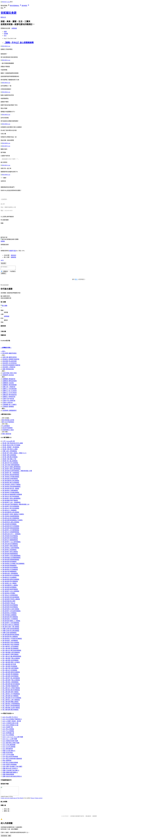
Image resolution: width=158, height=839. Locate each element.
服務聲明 (94, 816)
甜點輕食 (13, 257)
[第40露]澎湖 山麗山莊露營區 (10, 522)
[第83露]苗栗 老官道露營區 (10, 607)
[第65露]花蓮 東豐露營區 (9, 571)
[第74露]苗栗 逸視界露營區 (10, 589)
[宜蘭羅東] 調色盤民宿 (8, 379)
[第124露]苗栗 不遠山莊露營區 (11, 680)
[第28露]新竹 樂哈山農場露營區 (11, 498)
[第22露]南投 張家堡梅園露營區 (11, 486)
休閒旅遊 (14, 28)
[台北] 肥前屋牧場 (7, 748)
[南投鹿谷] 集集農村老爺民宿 (10, 359)
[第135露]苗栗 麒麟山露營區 (10, 701)
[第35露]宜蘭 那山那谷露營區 (10, 512)
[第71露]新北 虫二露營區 (9, 583)
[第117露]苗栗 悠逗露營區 (9, 666)
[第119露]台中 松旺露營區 (9, 670)
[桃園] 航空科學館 (7, 752)
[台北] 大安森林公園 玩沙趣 (10, 723)
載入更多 (3, 263)
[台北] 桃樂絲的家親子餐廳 (10, 741)
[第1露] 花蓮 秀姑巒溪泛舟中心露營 (12, 443)
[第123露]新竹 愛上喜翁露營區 (11, 678)
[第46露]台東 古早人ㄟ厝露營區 (11, 534)
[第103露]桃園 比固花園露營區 (11, 652)
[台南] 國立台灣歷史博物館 (10, 762)
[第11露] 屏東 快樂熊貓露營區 (11, 465)
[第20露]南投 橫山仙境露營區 (10, 482)
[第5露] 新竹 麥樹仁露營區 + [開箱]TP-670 (14, 453)
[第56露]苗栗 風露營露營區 (10, 553)
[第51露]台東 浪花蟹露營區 (10, 544)
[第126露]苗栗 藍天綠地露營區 (11, 684)
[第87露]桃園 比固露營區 (9, 615)
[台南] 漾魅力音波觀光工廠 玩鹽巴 (12, 766)
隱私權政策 (88, 816)
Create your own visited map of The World (12, 798)
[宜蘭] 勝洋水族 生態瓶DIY (10, 768)
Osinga (37, 798)
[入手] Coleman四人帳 (8, 441)
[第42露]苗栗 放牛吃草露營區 (10, 526)
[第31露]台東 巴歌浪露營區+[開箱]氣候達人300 (15, 504)
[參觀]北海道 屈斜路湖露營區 (10, 628)
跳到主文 (3, 17)
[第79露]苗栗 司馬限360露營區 (11, 599)
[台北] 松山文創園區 (8, 735)
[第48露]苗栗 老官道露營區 (10, 538)
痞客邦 (11, 250)
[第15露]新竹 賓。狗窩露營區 (10, 472)
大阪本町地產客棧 (7, 428)
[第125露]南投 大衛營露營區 (10, 682)
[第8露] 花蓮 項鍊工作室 (9, 459)
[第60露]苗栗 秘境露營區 (9, 561)
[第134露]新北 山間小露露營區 (11, 699)
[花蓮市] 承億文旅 (7, 402)
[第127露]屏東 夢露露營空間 (10, 686)
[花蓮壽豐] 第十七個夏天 (9, 404)
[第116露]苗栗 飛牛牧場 (9, 664)
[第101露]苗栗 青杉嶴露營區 (10, 648)
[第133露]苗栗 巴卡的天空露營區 (11, 698)
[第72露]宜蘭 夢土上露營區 (10, 585)
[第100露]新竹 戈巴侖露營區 (10, 646)
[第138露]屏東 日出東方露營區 (11, 707)
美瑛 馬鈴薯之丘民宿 (8, 420)
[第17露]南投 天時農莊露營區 (10, 476)
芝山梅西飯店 (6, 426)
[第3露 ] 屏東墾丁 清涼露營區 (10, 447)
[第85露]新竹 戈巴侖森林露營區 (11, 611)
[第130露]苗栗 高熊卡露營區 (10, 692)
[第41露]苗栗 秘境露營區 (9, 524)
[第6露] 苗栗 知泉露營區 (9, 455)
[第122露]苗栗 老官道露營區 (10, 676)
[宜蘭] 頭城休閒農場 (8, 774)
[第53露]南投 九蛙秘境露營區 (10, 547)
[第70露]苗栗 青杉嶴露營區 (10, 581)
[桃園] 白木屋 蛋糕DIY (8, 750)
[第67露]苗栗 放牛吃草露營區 (10, 575)
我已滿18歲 (4, 835)
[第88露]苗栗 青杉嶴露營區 (10, 617)
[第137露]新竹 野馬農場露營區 (11, 705)
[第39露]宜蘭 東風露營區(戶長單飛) (12, 520)
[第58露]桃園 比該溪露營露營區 (11, 557)
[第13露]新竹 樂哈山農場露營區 (11, 469)
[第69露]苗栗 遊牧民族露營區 (10, 579)
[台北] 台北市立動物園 (8, 746)
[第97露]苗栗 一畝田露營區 (10, 640)
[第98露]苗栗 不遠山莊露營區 (10, 642)
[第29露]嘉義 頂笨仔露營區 (10, 500)
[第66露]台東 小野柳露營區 (10, 573)
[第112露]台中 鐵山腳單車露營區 (11, 656)
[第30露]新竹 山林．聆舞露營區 (11, 502)
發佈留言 (3, 273)
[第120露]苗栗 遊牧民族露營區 (11, 672)
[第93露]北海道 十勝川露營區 (10, 626)
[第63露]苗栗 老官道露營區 (10, 567)
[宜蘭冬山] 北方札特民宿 (9, 392)
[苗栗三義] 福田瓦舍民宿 (9, 357)
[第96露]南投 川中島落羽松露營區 (12, 638)
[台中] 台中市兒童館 (8, 754)
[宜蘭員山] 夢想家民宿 (8, 396)
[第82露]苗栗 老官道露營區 (10, 605)
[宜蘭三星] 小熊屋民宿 (8, 387)
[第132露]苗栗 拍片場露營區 (10, 696)
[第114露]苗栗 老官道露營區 (10, 660)
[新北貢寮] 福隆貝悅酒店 (9, 353)
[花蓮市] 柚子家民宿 (8, 398)
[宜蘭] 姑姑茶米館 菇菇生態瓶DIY (12, 776)
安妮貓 (3, 241)
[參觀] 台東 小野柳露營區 (9, 451)
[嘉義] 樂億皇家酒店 (8, 369)
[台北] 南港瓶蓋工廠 (8, 733)
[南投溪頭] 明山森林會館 (9, 361)
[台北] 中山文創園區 (8, 731)
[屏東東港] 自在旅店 (8, 375)
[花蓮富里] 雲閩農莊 (8, 406)
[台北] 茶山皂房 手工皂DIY (10, 717)
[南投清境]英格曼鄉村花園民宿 (11, 365)
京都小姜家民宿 (6, 433)
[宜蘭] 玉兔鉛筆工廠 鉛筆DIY (10, 770)
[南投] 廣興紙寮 (6, 760)
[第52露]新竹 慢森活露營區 (10, 546)
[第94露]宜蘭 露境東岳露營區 (10, 634)
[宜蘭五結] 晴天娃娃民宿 (9, 394)
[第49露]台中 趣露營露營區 (10, 540)
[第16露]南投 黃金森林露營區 (10, 474)
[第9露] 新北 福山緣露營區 (10, 461)
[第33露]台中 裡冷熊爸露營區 (10, 508)
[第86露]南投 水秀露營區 (9, 613)
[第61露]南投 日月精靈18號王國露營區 (13, 563)
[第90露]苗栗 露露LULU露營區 (11, 621)
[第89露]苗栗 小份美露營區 (10, 619)
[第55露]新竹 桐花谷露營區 (10, 551)
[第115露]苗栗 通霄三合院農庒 (11, 662)
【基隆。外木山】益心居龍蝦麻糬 (19, 42)
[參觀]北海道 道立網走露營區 (10, 630)
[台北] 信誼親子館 (7, 727)
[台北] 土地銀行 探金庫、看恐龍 (11, 721)
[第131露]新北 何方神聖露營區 (11, 694)
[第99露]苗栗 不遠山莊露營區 (10, 644)
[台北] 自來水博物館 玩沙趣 (10, 725)
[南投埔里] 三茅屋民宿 (8, 367)
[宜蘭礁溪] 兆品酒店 (8, 383)
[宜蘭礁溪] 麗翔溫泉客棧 (9, 381)
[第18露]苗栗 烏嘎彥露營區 (10, 478)
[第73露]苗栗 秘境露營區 (9, 587)
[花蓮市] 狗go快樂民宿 (8, 400)
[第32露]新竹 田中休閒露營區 (10, 506)
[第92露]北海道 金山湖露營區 (10, 624)
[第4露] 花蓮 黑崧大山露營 (10, 449)
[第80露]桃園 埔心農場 (8, 601)
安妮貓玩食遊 (8, 12)
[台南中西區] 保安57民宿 (9, 373)
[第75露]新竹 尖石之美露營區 (10, 591)
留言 (14, 250)
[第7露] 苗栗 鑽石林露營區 (10, 457)
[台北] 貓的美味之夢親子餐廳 (10, 743)
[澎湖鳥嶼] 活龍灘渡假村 (9, 410)
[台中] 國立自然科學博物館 (10, 756)
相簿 (5, 31)
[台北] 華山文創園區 (8, 729)
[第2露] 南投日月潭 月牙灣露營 (11, 445)
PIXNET (67, 816)
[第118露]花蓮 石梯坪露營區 (10, 668)
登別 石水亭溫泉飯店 (8, 422)
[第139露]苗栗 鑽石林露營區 (10, 709)
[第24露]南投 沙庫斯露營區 (10, 490)
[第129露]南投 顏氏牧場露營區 (11, 690)
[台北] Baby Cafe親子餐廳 (9, 739)
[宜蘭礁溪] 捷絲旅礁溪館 (9, 385)
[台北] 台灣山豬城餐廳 (8, 744)
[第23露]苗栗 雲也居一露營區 (10, 488)
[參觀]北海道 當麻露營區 (9, 632)
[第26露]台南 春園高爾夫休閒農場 (12, 494)
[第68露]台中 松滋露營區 (9, 577)
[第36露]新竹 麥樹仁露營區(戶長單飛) (13, 514)
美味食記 (13, 255)
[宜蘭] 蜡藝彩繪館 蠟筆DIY (10, 772)
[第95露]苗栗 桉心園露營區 (10, 636)
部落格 (6, 33)
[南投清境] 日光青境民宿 (9, 363)
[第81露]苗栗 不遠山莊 (8, 603)
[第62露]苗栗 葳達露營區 (9, 565)
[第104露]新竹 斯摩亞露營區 (10, 654)
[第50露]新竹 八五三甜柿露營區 (11, 542)
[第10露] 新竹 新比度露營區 (10, 463)
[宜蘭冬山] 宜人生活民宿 (9, 390)
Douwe (32, 798)
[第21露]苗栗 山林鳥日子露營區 (11, 484)
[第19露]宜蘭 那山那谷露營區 (10, 480)
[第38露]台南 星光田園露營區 (10, 518)
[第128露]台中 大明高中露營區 (11, 688)
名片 (5, 35)
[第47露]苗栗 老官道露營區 (10, 536)
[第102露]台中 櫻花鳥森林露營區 (11, 650)
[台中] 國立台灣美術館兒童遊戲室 (12, 758)
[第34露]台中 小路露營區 (9, 510)
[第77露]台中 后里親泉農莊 (10, 595)
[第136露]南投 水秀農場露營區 (11, 703)
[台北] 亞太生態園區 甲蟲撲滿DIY (12, 719)
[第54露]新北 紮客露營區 (9, 549)
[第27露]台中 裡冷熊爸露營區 (10, 496)
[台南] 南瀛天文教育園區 (9, 764)
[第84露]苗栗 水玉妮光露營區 (10, 609)
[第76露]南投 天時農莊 (8, 593)
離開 (9, 835)
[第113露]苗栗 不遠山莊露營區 (11, 658)
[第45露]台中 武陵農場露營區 (10, 532)
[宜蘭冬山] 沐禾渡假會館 (9, 388)
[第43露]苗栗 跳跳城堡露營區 (10, 528)
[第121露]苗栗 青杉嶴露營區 (10, 674)
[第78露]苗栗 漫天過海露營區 (10, 597)
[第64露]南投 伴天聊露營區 (10, 569)
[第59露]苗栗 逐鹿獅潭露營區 (10, 559)
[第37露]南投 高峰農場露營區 (10, 516)
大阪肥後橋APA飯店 (8, 430)
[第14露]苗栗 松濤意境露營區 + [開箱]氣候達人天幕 (17, 470)
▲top (2, 260)
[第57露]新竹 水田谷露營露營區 (11, 555)
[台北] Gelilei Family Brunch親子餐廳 (12, 737)
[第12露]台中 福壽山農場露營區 (11, 467)
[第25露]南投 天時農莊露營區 (10, 492)
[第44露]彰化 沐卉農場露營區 (10, 530)
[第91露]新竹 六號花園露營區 (10, 622)
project (40, 798)
